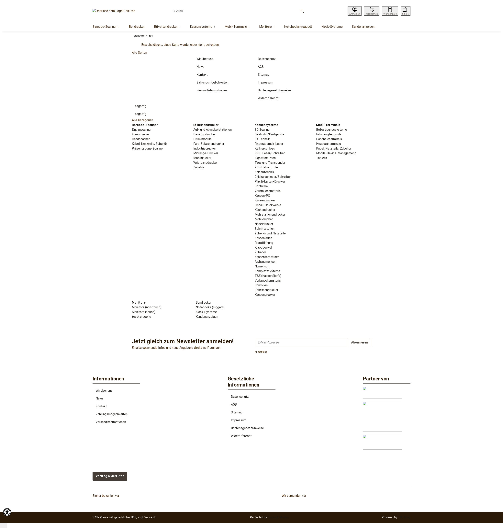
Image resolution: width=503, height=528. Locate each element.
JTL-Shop (404, 517)
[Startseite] (114, 11)
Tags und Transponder (270, 162)
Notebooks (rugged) (209, 307)
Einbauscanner (141, 129)
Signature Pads (265, 158)
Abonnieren (359, 342)
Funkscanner (140, 134)
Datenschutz (240, 397)
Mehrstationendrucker (270, 214)
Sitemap (236, 412)
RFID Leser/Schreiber (270, 153)
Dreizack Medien (278, 517)
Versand (149, 517)
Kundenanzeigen (206, 317)
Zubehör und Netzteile (270, 233)
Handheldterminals (329, 139)
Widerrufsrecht (241, 436)
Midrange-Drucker (205, 153)
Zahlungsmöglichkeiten (112, 414)
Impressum (238, 420)
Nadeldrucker (264, 224)
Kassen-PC (262, 195)
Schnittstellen (264, 228)
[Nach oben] (3, 525)
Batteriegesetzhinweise (247, 428)
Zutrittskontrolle (266, 167)
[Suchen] (302, 11)
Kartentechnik (264, 172)
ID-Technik (262, 139)
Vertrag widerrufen (110, 476)
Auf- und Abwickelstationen (212, 129)
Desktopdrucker (204, 134)
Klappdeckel (263, 247)
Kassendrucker (265, 200)
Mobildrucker (202, 158)
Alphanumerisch (265, 262)
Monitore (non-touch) (146, 307)
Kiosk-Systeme (206, 312)
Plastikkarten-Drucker (270, 181)
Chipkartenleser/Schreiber (273, 177)
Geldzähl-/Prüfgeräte (269, 134)
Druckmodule (202, 139)
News (100, 398)
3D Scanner (263, 129)
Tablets (321, 158)
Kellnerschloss (265, 148)
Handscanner (141, 139)
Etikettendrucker (266, 290)
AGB (234, 404)
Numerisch (262, 266)
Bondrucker (203, 302)
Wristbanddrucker (205, 162)
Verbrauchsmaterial (268, 191)
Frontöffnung (264, 243)
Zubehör (199, 167)
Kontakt (101, 406)
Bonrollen (261, 285)
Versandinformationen (111, 422)
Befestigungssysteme (331, 129)
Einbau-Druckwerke (268, 205)
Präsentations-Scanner (148, 148)
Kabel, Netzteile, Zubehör (149, 144)
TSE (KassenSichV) (268, 276)
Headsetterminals (328, 144)
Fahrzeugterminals (328, 134)
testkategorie (141, 317)
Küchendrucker (265, 210)
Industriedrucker (204, 148)
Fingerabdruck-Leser (269, 144)
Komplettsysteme (267, 271)
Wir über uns (104, 390)
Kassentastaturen (267, 257)
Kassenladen (263, 238)
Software (261, 186)
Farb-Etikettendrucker (208, 144)
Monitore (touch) (143, 312)
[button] (355, 11)
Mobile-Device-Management (336, 153)
